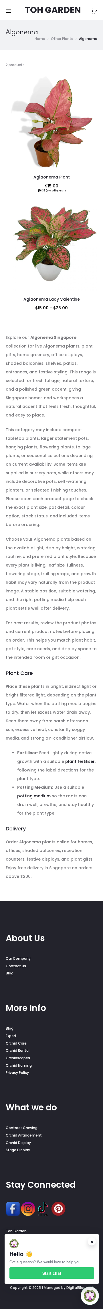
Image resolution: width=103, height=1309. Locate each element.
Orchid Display (18, 1142)
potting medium (34, 796)
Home (40, 38)
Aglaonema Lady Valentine (51, 299)
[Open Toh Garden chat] (90, 1296)
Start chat (51, 1273)
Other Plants (62, 38)
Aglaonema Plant (51, 177)
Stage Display (18, 1149)
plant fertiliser (80, 761)
